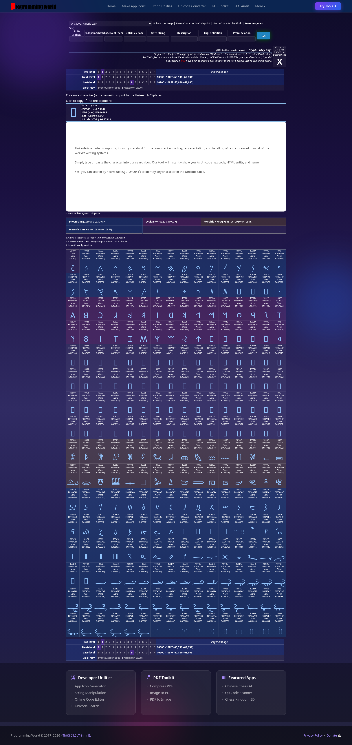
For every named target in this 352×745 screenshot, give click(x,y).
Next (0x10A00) (133, 87)
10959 (198, 369)
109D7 (171, 564)
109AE (266, 489)
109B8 (184, 514)
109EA (212, 588)
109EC (239, 588)
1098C (239, 440)
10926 (157, 298)
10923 (115, 298)
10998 (184, 465)
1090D (253, 250)
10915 (143, 274)
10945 (143, 345)
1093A (212, 321)
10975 (143, 416)
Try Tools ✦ (328, 6)
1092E (266, 298)
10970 (73, 416)
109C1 (86, 539)
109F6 (157, 613)
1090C (239, 250)
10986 (157, 440)
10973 (115, 416)
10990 (73, 465)
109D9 (198, 564)
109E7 (171, 588)
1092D (253, 298)
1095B (225, 369)
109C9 (198, 539)
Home (111, 6)
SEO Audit (241, 6)
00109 (73, 250)
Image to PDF (160, 693)
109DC (239, 564)
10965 (143, 392)
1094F (279, 345)
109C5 (143, 539)
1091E (266, 274)
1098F (279, 440)
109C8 (184, 539)
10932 (100, 321)
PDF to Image (160, 699)
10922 (100, 298)
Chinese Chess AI (238, 686)
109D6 (157, 564)
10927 (171, 298)
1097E (266, 416)
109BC (239, 514)
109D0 (73, 564)
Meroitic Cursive (79, 229)
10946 (157, 345)
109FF (279, 613)
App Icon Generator (90, 686)
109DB (225, 564)
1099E (266, 465)
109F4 (130, 613)
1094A (212, 345)
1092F (279, 298)
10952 (100, 369)
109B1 (86, 514)
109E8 (184, 588)
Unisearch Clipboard (149, 95)
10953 (115, 369)
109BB (225, 514)
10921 (86, 298)
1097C (239, 416)
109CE (266, 539)
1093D (253, 321)
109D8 (185, 564)
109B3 (116, 514)
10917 (171, 274)
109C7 (171, 539)
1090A (212, 250)
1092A (212, 298)
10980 (73, 440)
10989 (198, 440)
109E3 (115, 588)
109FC (239, 613)
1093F (279, 321)
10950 (73, 369)
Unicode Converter (192, 6)
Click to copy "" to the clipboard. (89, 101)
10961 (86, 392)
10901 (86, 250)
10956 (157, 369)
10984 (130, 440)
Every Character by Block (227, 23)
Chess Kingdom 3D (240, 699)
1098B (225, 440)
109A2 (100, 489)
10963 (115, 392)
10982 (100, 440)
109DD (253, 564)
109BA (212, 514)
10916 (157, 274)
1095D (253, 369)
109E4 (130, 588)
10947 (171, 345)
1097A (212, 416)
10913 (115, 274)
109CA (212, 539)
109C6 (157, 539)
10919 (198, 274)
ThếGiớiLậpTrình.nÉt (77, 735)
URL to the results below (231, 50)
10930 (73, 321)
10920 (73, 298)
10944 (130, 345)
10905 (143, 250)
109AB (225, 489)
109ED (253, 588)
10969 (198, 392)
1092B (225, 298)
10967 (171, 392)
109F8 (184, 613)
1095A (212, 369)
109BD (253, 514)
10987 (171, 440)
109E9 (198, 588)
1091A (212, 274)
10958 (184, 369)
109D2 (100, 564)
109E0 (73, 588)
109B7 (171, 514)
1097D (253, 416)
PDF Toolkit (220, 6)
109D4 (130, 564)
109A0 (73, 489)
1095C (239, 369)
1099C (239, 465)
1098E (266, 440)
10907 (171, 250)
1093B (225, 321)
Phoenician (76, 221)
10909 (198, 250)
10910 (73, 274)
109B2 (100, 514)
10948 (184, 345)
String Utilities (162, 6)
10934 (130, 321)
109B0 (73, 514)
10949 (198, 345)
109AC (239, 489)
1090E (266, 250)
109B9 (198, 514)
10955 (143, 369)
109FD (253, 613)
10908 (184, 250)
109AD (253, 489)
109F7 (171, 613)
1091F (279, 274)
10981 (86, 440)
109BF (279, 514)
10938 (184, 321)
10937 (171, 321)
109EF (279, 588)
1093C (239, 321)
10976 (157, 416)
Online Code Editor (89, 699)
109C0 (73, 539)
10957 (171, 369)
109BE (266, 514)
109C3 (116, 539)
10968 (184, 392)
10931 (86, 321)
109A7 (171, 489)
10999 (198, 465)
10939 (198, 321)
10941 (86, 345)
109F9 (198, 613)
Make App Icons (134, 6)
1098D (253, 440)
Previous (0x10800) (109, 87)
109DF (279, 564)
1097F (279, 416)
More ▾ (260, 6)
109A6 (157, 489)
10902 (100, 250)
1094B (225, 345)
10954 (130, 369)
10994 (130, 465)
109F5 (143, 613)
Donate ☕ (334, 735)
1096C (239, 392)
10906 (157, 250)
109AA (212, 489)
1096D (253, 392)
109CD (253, 539)
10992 (100, 465)
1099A (212, 465)
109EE (266, 588)
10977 (171, 416)
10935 (143, 321)
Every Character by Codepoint (193, 23)
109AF (279, 489)
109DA (212, 564)
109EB (225, 588)
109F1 (86, 613)
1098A (212, 440)
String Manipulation (90, 693)
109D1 (86, 564)
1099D (253, 465)
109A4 (130, 489)
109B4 (130, 514)
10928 (184, 298)
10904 (130, 250)
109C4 (130, 539)
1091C (239, 274)
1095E (266, 369)
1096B (225, 392)
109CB (225, 539)
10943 (115, 345)
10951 (86, 369)
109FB (225, 613)
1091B (225, 274)
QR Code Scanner (238, 693)
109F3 (115, 613)
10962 (100, 392)
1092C (239, 298)
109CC (239, 539)
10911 (86, 274)
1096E (266, 392)
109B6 (157, 514)
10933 (115, 321)
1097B (225, 416)
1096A (212, 392)
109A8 (184, 489)
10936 (157, 321)
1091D (253, 274)
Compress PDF (161, 686)
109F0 (73, 613)
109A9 (198, 489)
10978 (184, 416)
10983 (115, 440)
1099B (225, 465)
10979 (198, 416)
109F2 (100, 613)
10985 (143, 440)
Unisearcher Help (163, 23)
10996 (157, 465)
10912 (100, 274)
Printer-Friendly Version (79, 245)
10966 (157, 392)
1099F (279, 465)
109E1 (86, 588)
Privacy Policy (313, 735)
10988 (184, 440)
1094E (266, 345)
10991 (86, 465)
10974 (130, 416)
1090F (279, 250)
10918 (184, 274)
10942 (100, 345)
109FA (212, 613)
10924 (130, 298)
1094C (239, 345)
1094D (253, 345)
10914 (130, 274)
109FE (266, 613)
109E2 (100, 588)
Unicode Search (87, 706)
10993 (115, 465)
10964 (130, 392)
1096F (279, 392)
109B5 (143, 514)
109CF (279, 539)
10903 (115, 250)
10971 (86, 416)
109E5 (143, 588)
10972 (100, 416)
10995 (143, 465)
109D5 (143, 564)
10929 (198, 298)
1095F (279, 369)
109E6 (157, 588)
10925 (143, 298)
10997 (171, 465)
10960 (73, 392)
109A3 (116, 489)
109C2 (100, 539)
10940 (73, 345)
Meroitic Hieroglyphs (216, 221)
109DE (266, 564)
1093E (266, 321)
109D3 (116, 564)
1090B (225, 250)
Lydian (150, 221)
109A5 (143, 489)
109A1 (86, 489)
